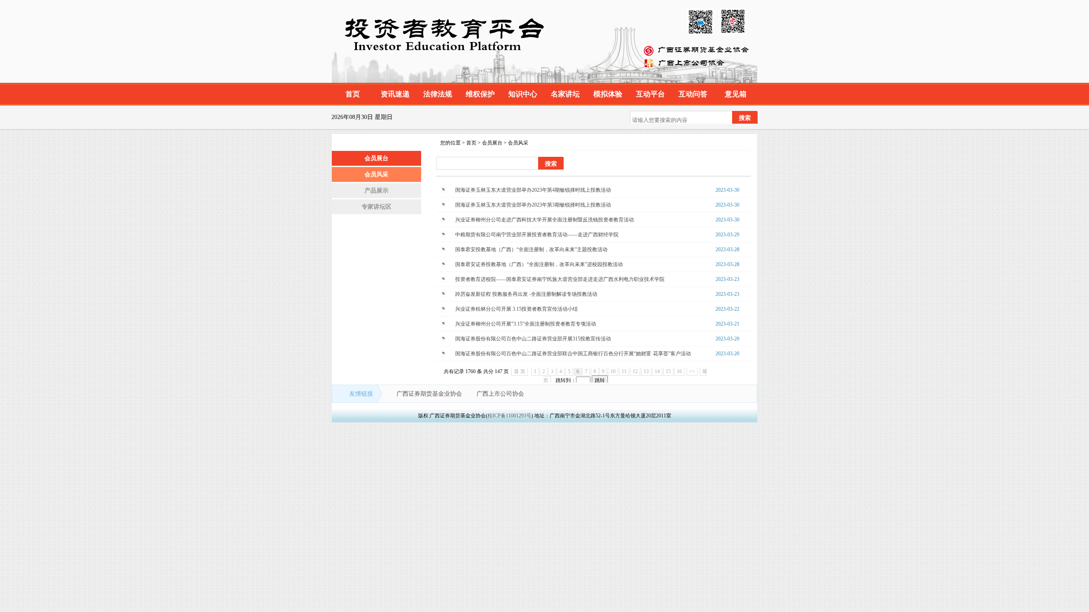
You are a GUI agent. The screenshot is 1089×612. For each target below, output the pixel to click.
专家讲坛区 (376, 207)
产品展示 (376, 190)
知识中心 (522, 94)
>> (692, 371)
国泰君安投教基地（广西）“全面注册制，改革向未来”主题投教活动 (531, 249)
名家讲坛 (565, 94)
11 (624, 371)
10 (613, 371)
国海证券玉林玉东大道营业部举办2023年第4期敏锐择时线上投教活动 (533, 190)
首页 (352, 94)
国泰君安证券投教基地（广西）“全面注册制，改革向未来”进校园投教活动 (539, 264)
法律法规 (437, 94)
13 (646, 371)
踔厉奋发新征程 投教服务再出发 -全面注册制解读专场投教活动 (526, 294)
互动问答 (692, 94)
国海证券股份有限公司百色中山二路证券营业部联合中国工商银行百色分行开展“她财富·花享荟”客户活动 (573, 354)
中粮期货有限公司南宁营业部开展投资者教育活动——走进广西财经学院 (537, 235)
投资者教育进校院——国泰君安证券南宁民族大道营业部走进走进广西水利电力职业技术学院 (559, 279)
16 (679, 371)
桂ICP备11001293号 (509, 416)
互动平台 (650, 94)
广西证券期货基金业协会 (430, 394)
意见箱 (736, 94)
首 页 (519, 371)
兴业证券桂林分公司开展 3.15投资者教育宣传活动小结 (516, 309)
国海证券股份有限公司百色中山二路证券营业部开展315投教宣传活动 (533, 339)
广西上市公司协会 (500, 394)
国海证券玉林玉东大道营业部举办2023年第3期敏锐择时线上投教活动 (533, 205)
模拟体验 (607, 94)
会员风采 (376, 174)
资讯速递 (395, 94)
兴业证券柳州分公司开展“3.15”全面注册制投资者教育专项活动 (525, 324)
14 (657, 371)
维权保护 (480, 94)
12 (635, 371)
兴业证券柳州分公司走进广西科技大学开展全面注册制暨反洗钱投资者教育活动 (544, 220)
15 (668, 371)
